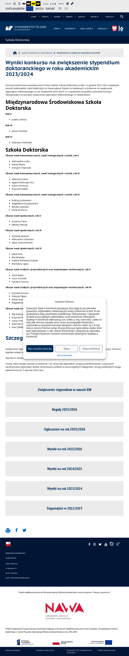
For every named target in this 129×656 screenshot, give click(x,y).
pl (60, 8)
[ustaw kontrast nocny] (19, 3)
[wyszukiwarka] (121, 16)
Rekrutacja (101, 28)
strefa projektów (15, 8)
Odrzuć (67, 348)
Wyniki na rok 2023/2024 (64, 488)
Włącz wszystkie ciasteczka (40, 348)
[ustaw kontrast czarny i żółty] (33, 3)
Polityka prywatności (13, 650)
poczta (39, 8)
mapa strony (11, 558)
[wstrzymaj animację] (67, 3)
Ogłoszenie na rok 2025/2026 (64, 429)
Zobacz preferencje (91, 348)
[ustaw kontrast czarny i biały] (24, 3)
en (66, 8)
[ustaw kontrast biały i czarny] (28, 3)
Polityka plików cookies (64, 355)
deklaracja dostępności (15, 553)
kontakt (50, 8)
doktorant (45, 16)
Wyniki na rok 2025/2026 (64, 448)
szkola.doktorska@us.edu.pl (20, 578)
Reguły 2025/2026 (64, 409)
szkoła (56, 28)
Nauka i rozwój (85, 28)
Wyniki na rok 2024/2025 (64, 468)
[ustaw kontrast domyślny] (14, 3)
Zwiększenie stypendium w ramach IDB (64, 389)
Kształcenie (69, 28)
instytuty (109, 16)
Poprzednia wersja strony (45, 650)
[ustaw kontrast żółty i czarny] (38, 3)
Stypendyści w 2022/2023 (64, 508)
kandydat (57, 16)
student (33, 16)
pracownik (81, 16)
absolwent (69, 16)
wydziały (94, 16)
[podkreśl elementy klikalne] (72, 3)
